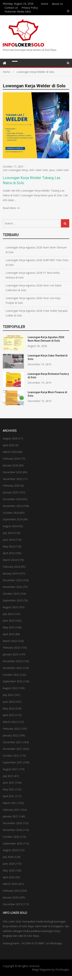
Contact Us (11, 7)
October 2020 (11, 836)
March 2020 (10, 884)
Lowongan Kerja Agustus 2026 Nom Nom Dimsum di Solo (36, 250)
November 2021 (12, 749)
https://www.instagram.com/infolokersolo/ (68, 11)
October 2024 (11, 512)
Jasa (51, 170)
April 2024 (9, 553)
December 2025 (12, 472)
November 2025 (12, 479)
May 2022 (9, 708)
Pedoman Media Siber (18, 11)
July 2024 (8, 533)
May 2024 (9, 546)
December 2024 (12, 499)
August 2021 (10, 769)
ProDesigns (62, 969)
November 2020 (12, 830)
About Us (57, 4)
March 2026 (10, 452)
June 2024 (9, 539)
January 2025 (10, 492)
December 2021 (12, 742)
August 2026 (10, 438)
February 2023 (11, 647)
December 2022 (12, 661)
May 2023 (9, 627)
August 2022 (10, 688)
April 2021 (9, 796)
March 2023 (10, 641)
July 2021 (8, 776)
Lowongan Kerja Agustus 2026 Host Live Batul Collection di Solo (33, 288)
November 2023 (12, 587)
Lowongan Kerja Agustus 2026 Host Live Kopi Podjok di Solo (33, 300)
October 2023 (11, 593)
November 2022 (12, 668)
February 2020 (11, 890)
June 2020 (9, 863)
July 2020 (8, 857)
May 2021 (9, 789)
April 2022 (9, 715)
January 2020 (10, 897)
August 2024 (10, 526)
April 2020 (9, 877)
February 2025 (11, 485)
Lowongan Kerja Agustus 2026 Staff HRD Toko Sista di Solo (37, 262)
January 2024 (10, 573)
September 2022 (13, 681)
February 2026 (11, 458)
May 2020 (9, 870)
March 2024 (10, 560)
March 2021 (10, 803)
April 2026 (9, 445)
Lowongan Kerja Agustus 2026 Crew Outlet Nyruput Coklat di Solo (37, 313)
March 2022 (10, 722)
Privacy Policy (30, 7)
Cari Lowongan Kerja (15, 170)
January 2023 (10, 654)
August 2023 (10, 607)
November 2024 (12, 506)
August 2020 (10, 850)
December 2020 (12, 823)
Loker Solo (62, 170)
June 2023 (9, 620)
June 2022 (9, 701)
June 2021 (9, 782)
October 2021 (11, 755)
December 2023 (12, 580)
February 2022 (11, 728)
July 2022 (8, 695)
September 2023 (13, 600)
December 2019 (12, 904)
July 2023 (8, 614)
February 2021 (11, 809)
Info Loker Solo (38, 170)
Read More (9, 208)
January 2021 (10, 816)
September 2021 (13, 762)
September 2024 (13, 519)
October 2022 (11, 674)
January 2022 (10, 735)
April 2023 (9, 634)
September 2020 (13, 843)
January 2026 (10, 465)
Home (44, 4)
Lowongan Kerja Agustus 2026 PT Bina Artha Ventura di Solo (33, 275)
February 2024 (11, 566)
